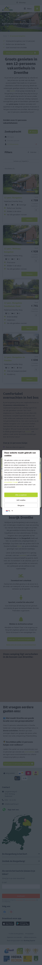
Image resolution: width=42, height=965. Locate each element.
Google (15, 482)
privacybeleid (8, 482)
